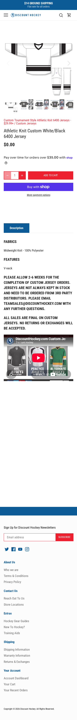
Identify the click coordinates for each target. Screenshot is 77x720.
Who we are (11, 570)
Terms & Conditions (16, 576)
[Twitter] (7, 549)
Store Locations (14, 604)
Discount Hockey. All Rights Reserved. (37, 709)
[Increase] (22, 175)
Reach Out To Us (14, 598)
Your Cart (9, 684)
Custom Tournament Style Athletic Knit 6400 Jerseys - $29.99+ (37, 121)
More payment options (38, 195)
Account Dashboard (16, 678)
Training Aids (12, 633)
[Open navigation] (6, 14)
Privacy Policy (12, 582)
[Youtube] (20, 549)
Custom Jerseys (26, 123)
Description (16, 228)
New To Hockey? (14, 627)
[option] (38, 63)
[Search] (61, 15)
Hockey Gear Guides (16, 621)
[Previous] (8, 63)
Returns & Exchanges (17, 662)
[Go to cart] (69, 15)
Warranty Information (17, 655)
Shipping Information (17, 649)
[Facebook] (13, 549)
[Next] (68, 63)
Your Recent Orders (16, 690)
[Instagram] (27, 549)
